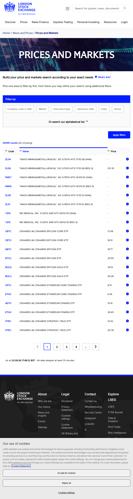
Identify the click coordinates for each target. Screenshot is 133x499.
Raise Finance (40, 22)
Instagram (90, 418)
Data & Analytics (113, 420)
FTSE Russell (115, 412)
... (86, 347)
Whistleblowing (93, 407)
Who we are (44, 401)
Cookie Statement (67, 426)
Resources (110, 22)
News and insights (43, 414)
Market (42, 109)
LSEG (111, 406)
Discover (10, 22)
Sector (117, 109)
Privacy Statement (67, 408)
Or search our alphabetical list (67, 122)
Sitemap (42, 427)
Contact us (91, 401)
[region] (66, 468)
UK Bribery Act (69, 433)
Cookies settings (66, 492)
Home (7, 33)
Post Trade (114, 427)
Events (41, 421)
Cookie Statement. (21, 466)
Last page (95, 346)
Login (124, 22)
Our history (44, 407)
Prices (23, 22)
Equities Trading (63, 22)
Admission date (85, 109)
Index (104, 109)
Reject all (66, 482)
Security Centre (93, 412)
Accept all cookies (66, 472)
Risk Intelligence (117, 433)
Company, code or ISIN (19, 109)
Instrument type (61, 109)
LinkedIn (89, 424)
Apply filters (119, 135)
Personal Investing (88, 22)
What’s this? (104, 77)
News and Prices (23, 33)
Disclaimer (67, 401)
